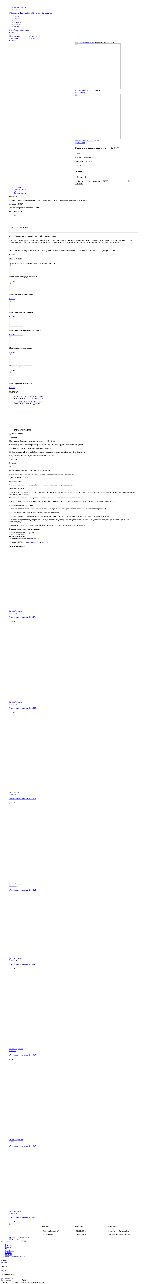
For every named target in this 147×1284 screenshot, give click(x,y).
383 (85, 177)
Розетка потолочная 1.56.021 (22, 1217)
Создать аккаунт (7, 1278)
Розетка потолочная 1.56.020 (22, 1055)
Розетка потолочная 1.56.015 (22, 798)
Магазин (84, 42)
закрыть (4, 1262)
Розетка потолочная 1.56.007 (22, 964)
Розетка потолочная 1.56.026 (22, 1146)
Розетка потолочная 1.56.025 (22, 708)
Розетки (91, 42)
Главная (78, 42)
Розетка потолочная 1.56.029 (22, 890)
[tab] (76, 187)
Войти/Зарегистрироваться (15, 1257)
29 (84, 171)
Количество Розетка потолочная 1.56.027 (93, 181)
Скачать (12, 281)
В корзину (79, 183)
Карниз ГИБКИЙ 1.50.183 (85, 141)
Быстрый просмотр (16, 611)
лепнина (45, 542)
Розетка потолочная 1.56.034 (22, 617)
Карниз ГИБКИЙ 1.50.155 (85, 90)
